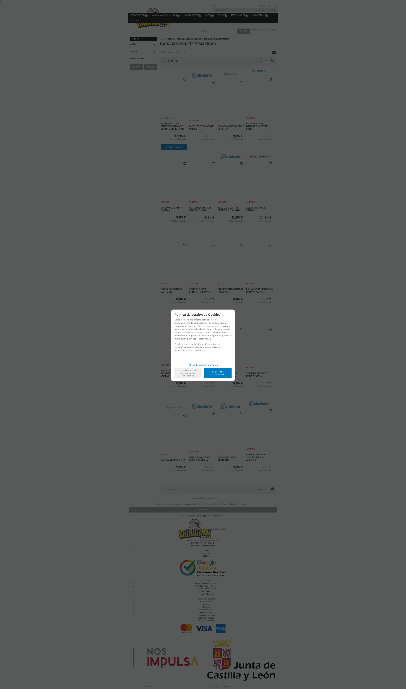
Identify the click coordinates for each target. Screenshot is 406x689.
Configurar (213, 365)
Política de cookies (197, 365)
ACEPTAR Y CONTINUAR (217, 373)
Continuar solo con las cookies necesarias (188, 373)
